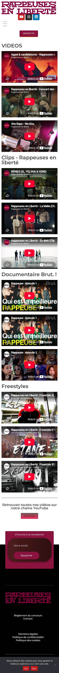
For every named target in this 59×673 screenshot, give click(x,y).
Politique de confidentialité (28, 637)
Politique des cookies (28, 640)
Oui (26, 668)
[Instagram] (28, 16)
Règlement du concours (28, 615)
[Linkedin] (36, 16)
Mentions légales (28, 634)
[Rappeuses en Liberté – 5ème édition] (29, 8)
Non (34, 668)
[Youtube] (21, 16)
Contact (28, 618)
